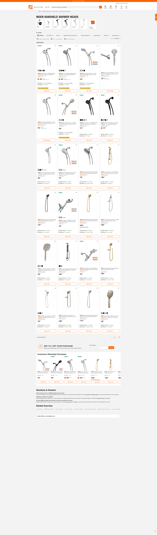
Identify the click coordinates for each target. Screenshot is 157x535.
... (37, 11)
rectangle (99, 398)
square (103, 398)
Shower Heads (55, 11)
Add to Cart (47, 90)
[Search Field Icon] (100, 7)
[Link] (47, 68)
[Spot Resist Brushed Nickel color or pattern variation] (42, 70)
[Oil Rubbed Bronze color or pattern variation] (107, 313)
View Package (110, 90)
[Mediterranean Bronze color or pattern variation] (40, 70)
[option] (119, 337)
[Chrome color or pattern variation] (38, 70)
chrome (67, 401)
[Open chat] (156, 17)
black (70, 401)
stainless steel (95, 394)
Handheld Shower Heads (64, 11)
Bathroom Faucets (46, 11)
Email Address (92, 345)
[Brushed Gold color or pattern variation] (61, 266)
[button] (116, 38)
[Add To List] (55, 46)
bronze (75, 401)
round (108, 398)
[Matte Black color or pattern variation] (44, 70)
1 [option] (114, 337)
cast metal (87, 394)
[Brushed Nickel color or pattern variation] (102, 313)
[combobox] (75, 7)
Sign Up (111, 347)
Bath (40, 11)
